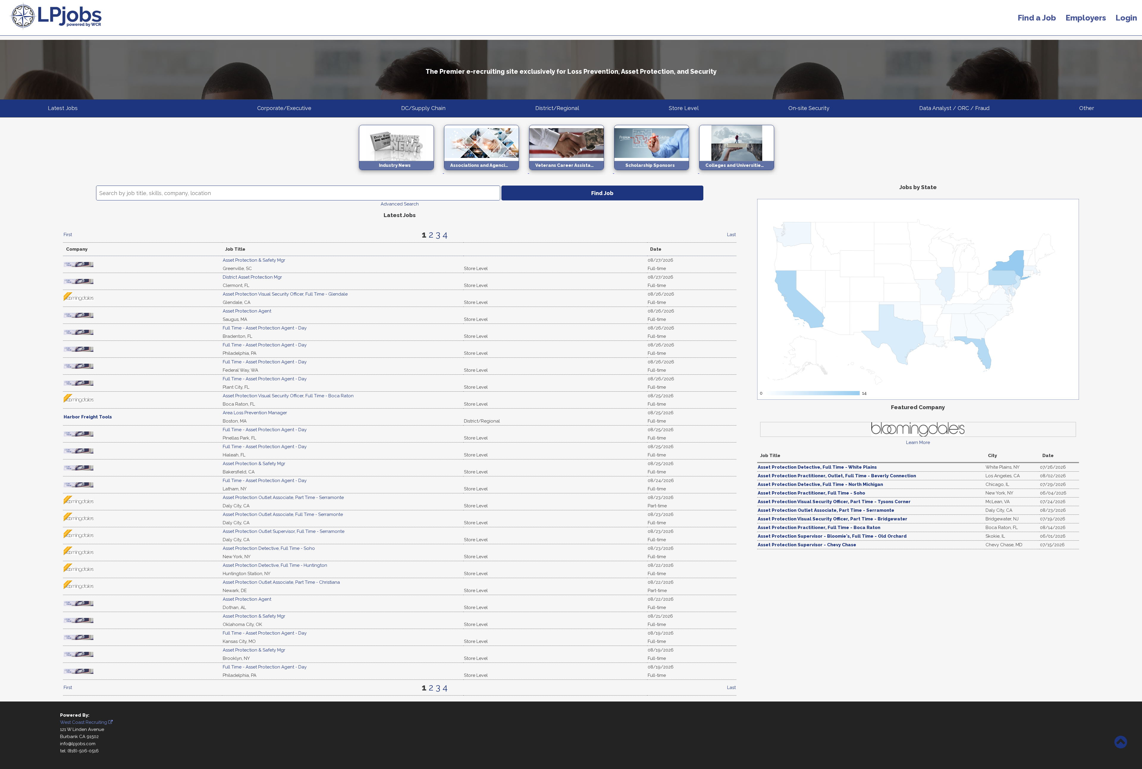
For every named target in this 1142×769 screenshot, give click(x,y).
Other (1086, 108)
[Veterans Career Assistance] (571, 171)
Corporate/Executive (284, 108)
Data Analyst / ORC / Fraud (954, 108)
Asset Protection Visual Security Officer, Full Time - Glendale (285, 294)
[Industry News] (401, 171)
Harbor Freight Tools (88, 417)
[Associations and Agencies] (486, 171)
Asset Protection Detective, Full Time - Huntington (275, 565)
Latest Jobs (63, 108)
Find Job (602, 193)
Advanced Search (400, 204)
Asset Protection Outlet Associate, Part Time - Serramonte (283, 497)
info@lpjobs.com (77, 743)
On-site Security (808, 108)
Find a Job (1037, 17)
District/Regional (557, 108)
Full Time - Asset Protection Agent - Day (265, 328)
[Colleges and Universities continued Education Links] (741, 171)
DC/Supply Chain (423, 108)
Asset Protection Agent (247, 311)
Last (731, 234)
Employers (1086, 17)
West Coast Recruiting (84, 722)
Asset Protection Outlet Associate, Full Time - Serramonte (283, 514)
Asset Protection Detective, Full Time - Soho (269, 548)
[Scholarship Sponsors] (656, 171)
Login (1126, 17)
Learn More (918, 442)
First (68, 234)
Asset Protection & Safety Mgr (254, 260)
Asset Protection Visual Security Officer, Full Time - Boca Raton (288, 395)
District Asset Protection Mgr (252, 277)
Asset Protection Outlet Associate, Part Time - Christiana (281, 582)
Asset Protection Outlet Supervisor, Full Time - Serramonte (283, 531)
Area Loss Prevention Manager (255, 412)
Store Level (684, 108)
